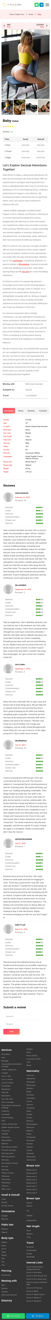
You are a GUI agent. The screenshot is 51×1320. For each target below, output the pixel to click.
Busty (28, 430)
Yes (27, 1211)
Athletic (4, 1242)
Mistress (4, 1144)
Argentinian (30, 1078)
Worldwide (30, 1257)
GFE (3, 1121)
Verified (29, 1216)
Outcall (4, 1202)
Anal (3, 1057)
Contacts (43, 411)
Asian (28, 1052)
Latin (28, 1062)
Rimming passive (8, 1156)
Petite (3, 1252)
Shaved (28, 440)
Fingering (5, 1111)
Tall (2, 1262)
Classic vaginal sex (8, 1070)
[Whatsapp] (37, 5)
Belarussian (31, 1085)
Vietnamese (31, 1160)
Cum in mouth (7, 1079)
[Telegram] (41, 5)
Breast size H (31, 1193)
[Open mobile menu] (47, 4)
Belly (27, 443)
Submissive (5, 1179)
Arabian (29, 1049)
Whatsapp (15, 1316)
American (30, 1075)
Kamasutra (5, 1137)
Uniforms (5, 1186)
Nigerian (29, 1131)
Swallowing (5, 1183)
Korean (29, 1118)
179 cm (29, 472)
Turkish (29, 1150)
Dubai (31, 14)
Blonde (28, 433)
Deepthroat (5, 1089)
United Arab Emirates (39, 426)
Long (27, 436)
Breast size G (31, 1189)
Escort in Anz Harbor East (36, 1279)
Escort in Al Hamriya (34, 1288)
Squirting (4, 1170)
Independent (31, 1220)
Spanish (29, 1147)
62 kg (28, 468)
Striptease (5, 1176)
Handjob (4, 1134)
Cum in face (6, 1076)
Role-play (5, 1160)
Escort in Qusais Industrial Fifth (36, 1283)
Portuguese (31, 1137)
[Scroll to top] (45, 1310)
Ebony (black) (31, 1055)
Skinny (4, 1255)
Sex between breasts (9, 1163)
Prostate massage (8, 1150)
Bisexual (4, 1219)
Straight (4, 1216)
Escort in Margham (33, 1301)
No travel (30, 1247)
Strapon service (7, 1173)
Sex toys (4, 1166)
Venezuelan (31, 1157)
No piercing (5, 1275)
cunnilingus (17, 261)
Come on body (7, 1083)
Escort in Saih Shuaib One (36, 1276)
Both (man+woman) (9, 1295)
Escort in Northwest (34, 1272)
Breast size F (31, 1186)
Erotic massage (7, 1102)
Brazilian (29, 1088)
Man (3, 1285)
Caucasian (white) (33, 453)
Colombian (30, 1098)
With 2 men (5, 1189)
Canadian (30, 1095)
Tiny (3, 1265)
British (28, 1092)
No (27, 450)
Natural (28, 465)
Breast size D (31, 462)
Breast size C (31, 1176)
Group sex (5, 1131)
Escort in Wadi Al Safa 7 (35, 1294)
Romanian (30, 1140)
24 (26, 423)
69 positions (24, 264)
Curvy (3, 1249)
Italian (28, 1111)
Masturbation (6, 1140)
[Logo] (14, 5)
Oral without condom (9, 1147)
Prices (20, 411)
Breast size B (31, 1173)
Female (28, 420)
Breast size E (31, 1183)
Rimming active (7, 1153)
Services (31, 411)
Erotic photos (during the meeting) (11, 1106)
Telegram (39, 1316)
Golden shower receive (10, 1127)
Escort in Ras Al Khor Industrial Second (34, 1268)
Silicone (29, 1206)
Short (28, 1230)
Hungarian (30, 1108)
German (29, 1105)
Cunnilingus (6, 1086)
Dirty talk (4, 1092)
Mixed (28, 1065)
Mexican (29, 1121)
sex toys (25, 272)
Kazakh (29, 1114)
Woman (4, 1288)
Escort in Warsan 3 (33, 1298)
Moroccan (30, 1127)
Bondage (5, 1061)
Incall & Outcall (7, 1206)
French (29, 1101)
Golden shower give (9, 1124)
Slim (3, 1258)
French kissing (7, 1117)
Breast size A (31, 1170)
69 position (5, 1054)
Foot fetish (5, 1114)
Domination (5, 1096)
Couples (4, 1073)
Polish (28, 1134)
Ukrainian (30, 1153)
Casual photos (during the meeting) (11, 1065)
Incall (3, 1199)
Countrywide (31, 1250)
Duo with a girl (7, 1099)
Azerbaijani (30, 1082)
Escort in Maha (32, 1291)
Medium (29, 1234)
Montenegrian (31, 1124)
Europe (29, 1254)
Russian (29, 1144)
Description (9, 411)
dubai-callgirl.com (17, 14)
